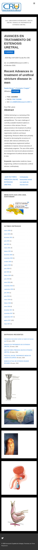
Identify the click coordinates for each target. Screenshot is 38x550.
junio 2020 (7, 268)
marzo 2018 (7, 299)
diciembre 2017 (8, 310)
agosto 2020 (7, 265)
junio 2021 (7, 241)
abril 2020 (6, 272)
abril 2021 (6, 244)
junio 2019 (7, 279)
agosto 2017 (7, 320)
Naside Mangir (9, 88)
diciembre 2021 (8, 237)
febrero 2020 (7, 275)
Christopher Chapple (22, 88)
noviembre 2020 (8, 258)
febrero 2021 (7, 251)
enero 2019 (7, 282)
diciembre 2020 (8, 254)
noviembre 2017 (8, 313)
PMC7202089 (16, 99)
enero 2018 (7, 306)
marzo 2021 (7, 247)
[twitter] (2, 538)
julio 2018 (6, 292)
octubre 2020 (7, 261)
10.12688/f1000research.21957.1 (21, 102)
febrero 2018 (7, 303)
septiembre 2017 (8, 317)
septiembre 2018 (8, 289)
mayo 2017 (7, 323)
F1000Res (9, 52)
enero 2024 (7, 234)
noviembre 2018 (8, 285)
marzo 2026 (7, 230)
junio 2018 (7, 296)
